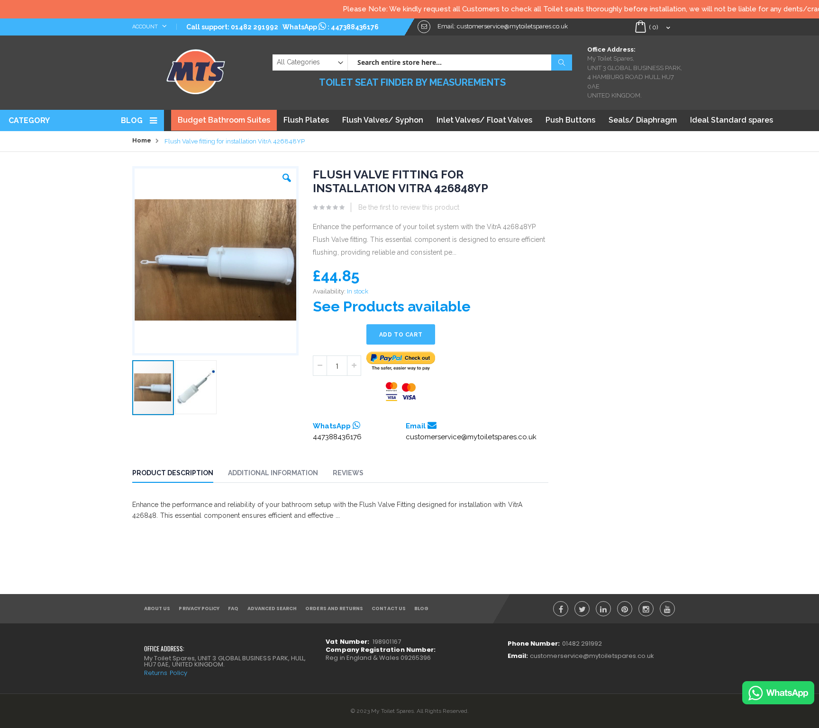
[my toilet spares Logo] (196, 70)
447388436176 (355, 27)
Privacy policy (199, 608)
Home (141, 140)
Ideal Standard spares (731, 119)
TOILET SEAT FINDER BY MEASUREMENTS (412, 82)
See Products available (392, 306)
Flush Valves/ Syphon (382, 119)
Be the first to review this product (408, 207)
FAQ (233, 608)
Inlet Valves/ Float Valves (484, 119)
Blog (132, 120)
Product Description (172, 473)
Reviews (348, 473)
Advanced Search (272, 608)
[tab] (180, 474)
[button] (287, 175)
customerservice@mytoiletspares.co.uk (471, 437)
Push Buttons (570, 119)
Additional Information (273, 473)
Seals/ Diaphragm (643, 119)
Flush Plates (306, 119)
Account (145, 27)
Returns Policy (165, 672)
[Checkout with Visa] (401, 391)
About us (157, 608)
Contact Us (389, 608)
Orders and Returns (334, 608)
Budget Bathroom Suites (224, 119)
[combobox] (459, 62)
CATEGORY (29, 120)
